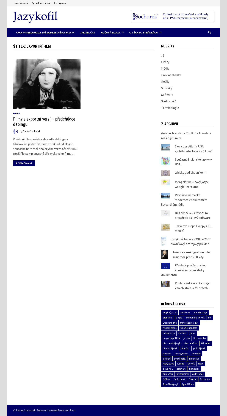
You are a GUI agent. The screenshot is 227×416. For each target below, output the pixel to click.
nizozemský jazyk (171, 343)
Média (16, 113)
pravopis (196, 353)
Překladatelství (171, 75)
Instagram (60, 3)
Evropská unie (170, 322)
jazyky (187, 338)
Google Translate (188, 327)
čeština (166, 379)
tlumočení (194, 368)
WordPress (57, 410)
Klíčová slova (110, 32)
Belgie (179, 317)
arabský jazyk (200, 312)
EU (209, 317)
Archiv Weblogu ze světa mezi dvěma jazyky (45, 32)
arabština (167, 317)
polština (167, 353)
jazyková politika (171, 338)
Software (167, 95)
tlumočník (168, 373)
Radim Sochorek (31, 131)
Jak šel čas (87, 32)
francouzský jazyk (189, 322)
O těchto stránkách (143, 32)
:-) (162, 55)
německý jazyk (170, 348)
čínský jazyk (179, 379)
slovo (201, 363)
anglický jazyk (170, 312)
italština (182, 333)
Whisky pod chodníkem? (191, 172)
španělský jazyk (170, 384)
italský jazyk (169, 333)
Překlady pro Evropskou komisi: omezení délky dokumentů (183, 270)
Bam (72, 410)
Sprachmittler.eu (41, 3)
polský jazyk (199, 348)
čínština (192, 379)
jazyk (192, 333)
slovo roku (168, 368)
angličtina (185, 312)
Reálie (165, 81)
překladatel (180, 358)
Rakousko (194, 358)
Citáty (165, 62)
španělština (188, 384)
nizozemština (191, 343)
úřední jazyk (182, 373)
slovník (191, 363)
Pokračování (24, 163)
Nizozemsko (199, 338)
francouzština (170, 327)
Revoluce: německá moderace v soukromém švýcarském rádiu (184, 200)
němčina (185, 348)
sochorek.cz (21, 3)
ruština (180, 363)
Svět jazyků (168, 101)
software (181, 368)
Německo (206, 343)
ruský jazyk (168, 363)
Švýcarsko (205, 379)
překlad (167, 358)
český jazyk (197, 373)
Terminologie (170, 108)
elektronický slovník (195, 317)
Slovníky (166, 88)
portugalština (181, 353)
